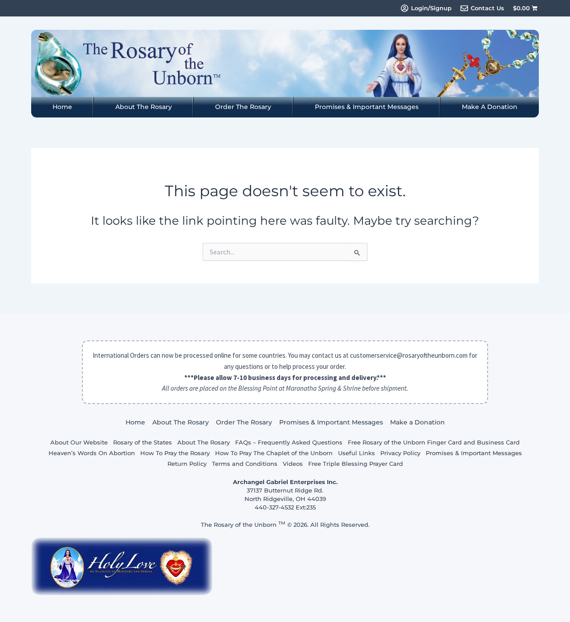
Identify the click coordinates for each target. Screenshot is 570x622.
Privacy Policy (400, 452)
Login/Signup (431, 8)
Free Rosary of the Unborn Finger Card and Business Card (434, 442)
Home (62, 107)
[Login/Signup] (404, 8)
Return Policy (187, 463)
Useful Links (356, 452)
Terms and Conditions (244, 463)
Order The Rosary (243, 107)
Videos (293, 463)
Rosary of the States (142, 442)
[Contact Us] (464, 8)
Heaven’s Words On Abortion (92, 452)
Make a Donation (489, 107)
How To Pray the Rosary (175, 452)
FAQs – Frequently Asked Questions (288, 442)
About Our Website (79, 442)
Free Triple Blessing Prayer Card (355, 463)
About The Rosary (143, 107)
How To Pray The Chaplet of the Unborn (274, 452)
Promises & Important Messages (367, 107)
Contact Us (487, 8)
